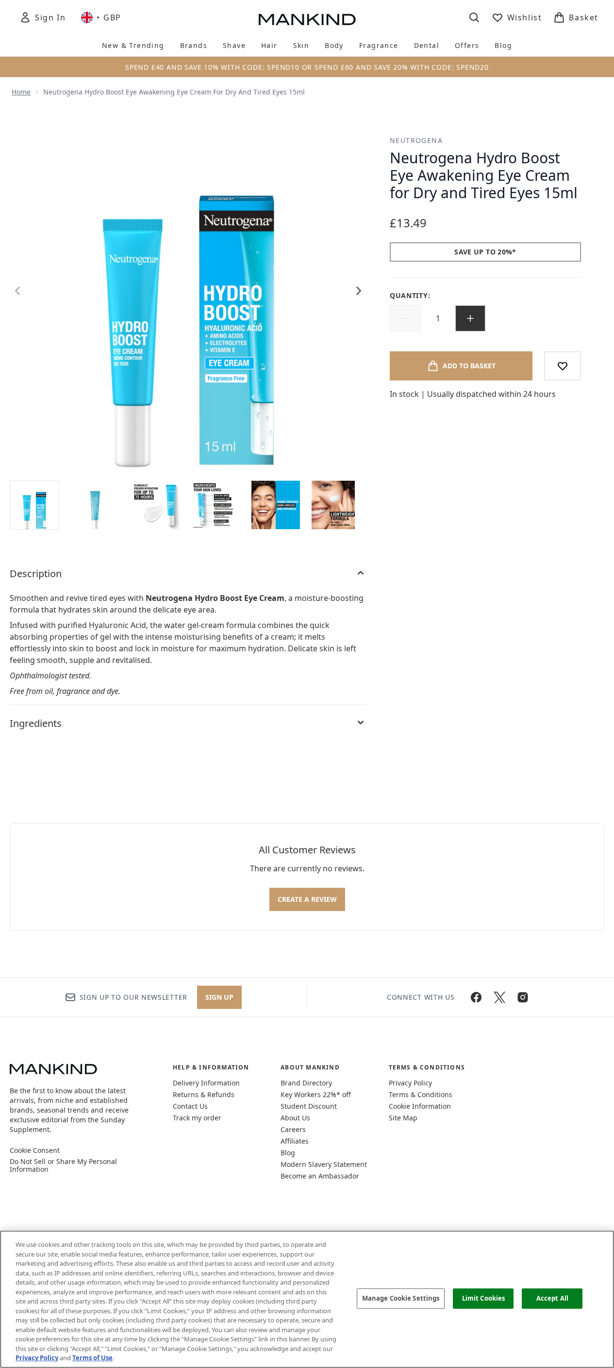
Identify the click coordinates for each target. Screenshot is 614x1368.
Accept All (552, 1298)
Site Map (403, 1117)
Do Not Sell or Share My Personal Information (63, 1165)
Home (21, 91)
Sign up (219, 997)
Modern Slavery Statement (324, 1164)
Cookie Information (420, 1106)
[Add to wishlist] (562, 365)
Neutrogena (416, 140)
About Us (295, 1117)
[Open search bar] (474, 17)
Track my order (197, 1117)
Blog (288, 1152)
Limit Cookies (483, 1298)
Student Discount (309, 1106)
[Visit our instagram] (522, 997)
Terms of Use (92, 1357)
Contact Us (190, 1106)
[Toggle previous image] (17, 291)
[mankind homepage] (307, 19)
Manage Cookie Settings (401, 1298)
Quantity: (410, 295)
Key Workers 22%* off (316, 1094)
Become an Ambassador (320, 1175)
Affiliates (295, 1141)
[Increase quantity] (470, 318)
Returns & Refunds (203, 1094)
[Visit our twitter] (499, 997)
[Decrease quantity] (405, 318)
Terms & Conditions (420, 1094)
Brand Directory (306, 1082)
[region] (307, 1299)
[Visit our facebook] (476, 997)
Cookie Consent (35, 1150)
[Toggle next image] (358, 291)
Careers (293, 1129)
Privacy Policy (410, 1082)
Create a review (307, 899)
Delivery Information (206, 1082)
